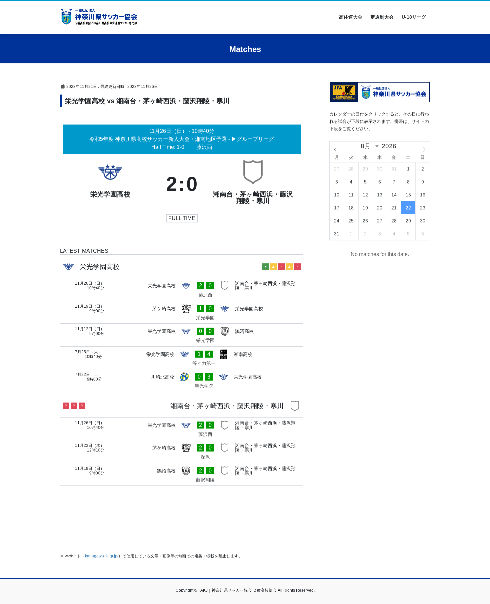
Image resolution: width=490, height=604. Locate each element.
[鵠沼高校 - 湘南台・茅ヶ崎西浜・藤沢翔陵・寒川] (181, 474)
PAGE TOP (472, 580)
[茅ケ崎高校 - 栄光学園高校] (181, 312)
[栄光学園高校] (110, 184)
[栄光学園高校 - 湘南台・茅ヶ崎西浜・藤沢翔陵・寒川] (181, 289)
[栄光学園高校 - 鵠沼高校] (181, 335)
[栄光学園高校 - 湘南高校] (181, 358)
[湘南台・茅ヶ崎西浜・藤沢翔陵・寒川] (253, 184)
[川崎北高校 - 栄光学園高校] (181, 380)
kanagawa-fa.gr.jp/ (101, 556)
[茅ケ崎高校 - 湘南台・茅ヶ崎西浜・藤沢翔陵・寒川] (181, 451)
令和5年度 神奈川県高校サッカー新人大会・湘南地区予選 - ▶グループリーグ (181, 139)
